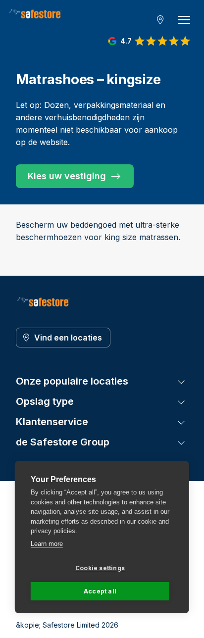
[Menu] (184, 20)
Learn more (47, 543)
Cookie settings (100, 568)
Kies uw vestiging (67, 176)
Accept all (100, 591)
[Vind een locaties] (160, 20)
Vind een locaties (68, 338)
